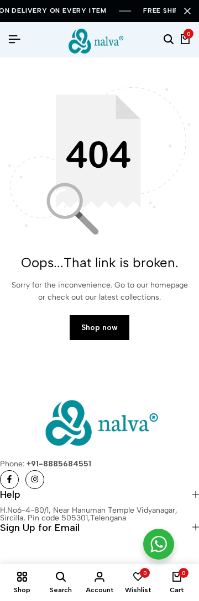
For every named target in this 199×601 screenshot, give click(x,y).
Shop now (99, 327)
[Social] (9, 479)
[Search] (168, 40)
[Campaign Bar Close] (187, 11)
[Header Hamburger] (14, 39)
